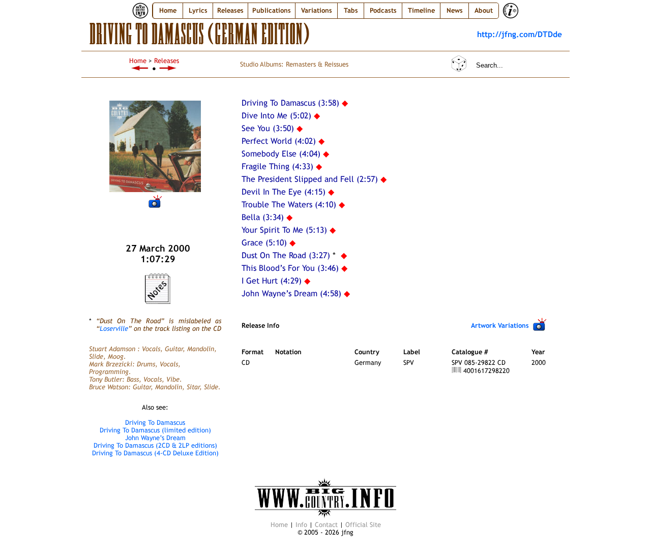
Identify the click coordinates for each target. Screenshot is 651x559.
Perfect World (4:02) (279, 141)
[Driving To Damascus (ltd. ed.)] (140, 68)
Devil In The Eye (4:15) (284, 192)
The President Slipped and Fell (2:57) (310, 179)
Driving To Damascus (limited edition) (155, 430)
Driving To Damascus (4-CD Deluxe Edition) (155, 453)
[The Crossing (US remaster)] (168, 68)
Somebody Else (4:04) (281, 154)
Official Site (363, 525)
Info (301, 525)
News (455, 10)
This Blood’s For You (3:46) (290, 268)
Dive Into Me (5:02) (276, 115)
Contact (326, 525)
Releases (166, 61)
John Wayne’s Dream (155, 438)
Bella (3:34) (263, 217)
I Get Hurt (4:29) (272, 281)
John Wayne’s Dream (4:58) (291, 293)
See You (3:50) (268, 128)
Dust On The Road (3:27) (286, 255)
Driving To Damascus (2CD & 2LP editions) (155, 445)
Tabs (351, 10)
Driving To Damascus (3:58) (290, 103)
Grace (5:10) (264, 242)
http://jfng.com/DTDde (519, 34)
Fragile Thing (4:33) (277, 166)
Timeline (421, 10)
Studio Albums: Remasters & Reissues (294, 64)
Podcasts (383, 10)
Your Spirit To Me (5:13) (284, 230)
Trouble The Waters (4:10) (289, 204)
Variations (316, 10)
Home (167, 10)
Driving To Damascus (155, 422)
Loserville (114, 328)
